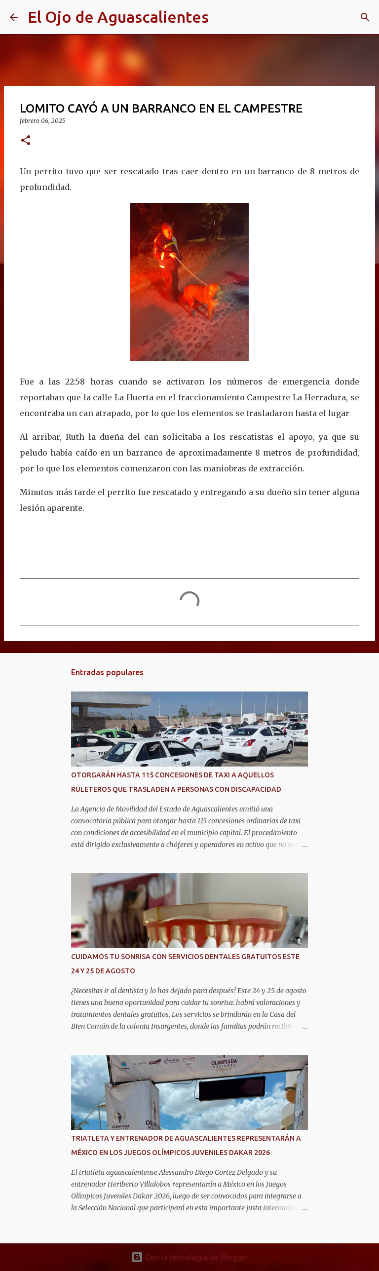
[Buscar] (222, 17)
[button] (26, 141)
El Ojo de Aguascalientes (118, 17)
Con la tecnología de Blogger (195, 1257)
